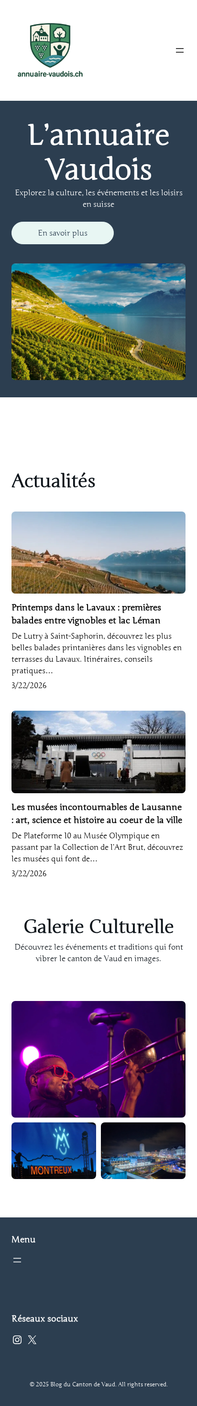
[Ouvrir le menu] (180, 50)
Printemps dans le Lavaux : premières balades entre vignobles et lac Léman (86, 614)
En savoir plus (63, 233)
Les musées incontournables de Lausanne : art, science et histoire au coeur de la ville (96, 813)
